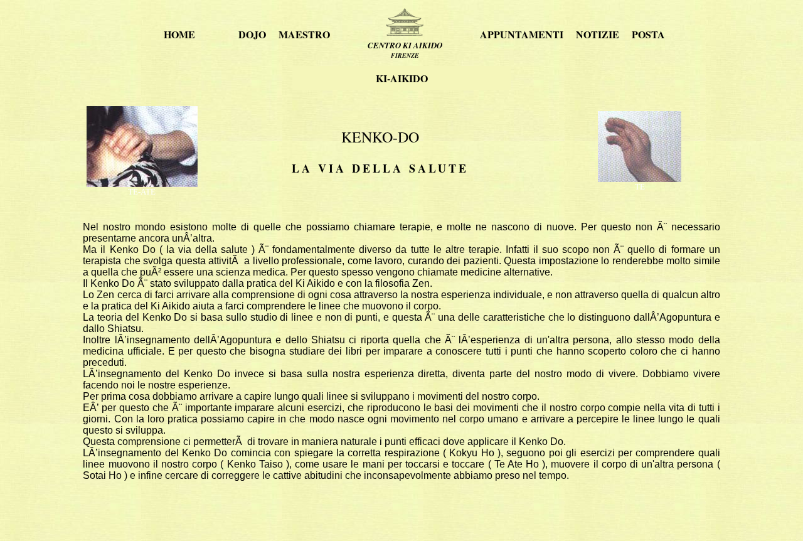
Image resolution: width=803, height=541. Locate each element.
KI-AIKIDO (402, 78)
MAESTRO (304, 34)
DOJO (252, 34)
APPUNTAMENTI (521, 34)
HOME (179, 34)
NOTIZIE (597, 34)
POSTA (648, 34)
